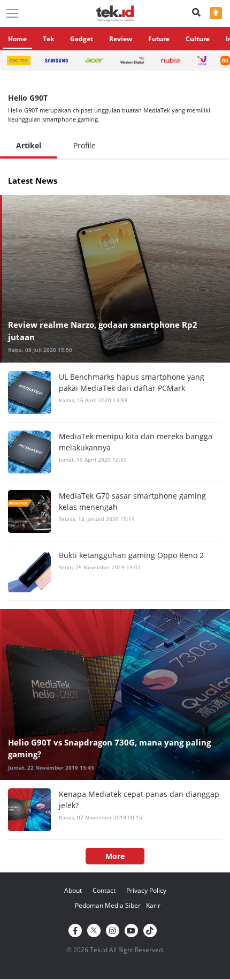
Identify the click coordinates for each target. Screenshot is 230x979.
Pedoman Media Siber (108, 905)
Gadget (81, 38)
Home (17, 38)
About (73, 890)
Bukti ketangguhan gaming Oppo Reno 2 (131, 555)
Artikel (28, 145)
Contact (104, 890)
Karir (153, 905)
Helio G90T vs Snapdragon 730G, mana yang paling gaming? (109, 748)
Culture (198, 38)
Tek (48, 38)
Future (159, 38)
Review (120, 38)
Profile (84, 145)
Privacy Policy (146, 890)
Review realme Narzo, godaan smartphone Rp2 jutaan (102, 330)
